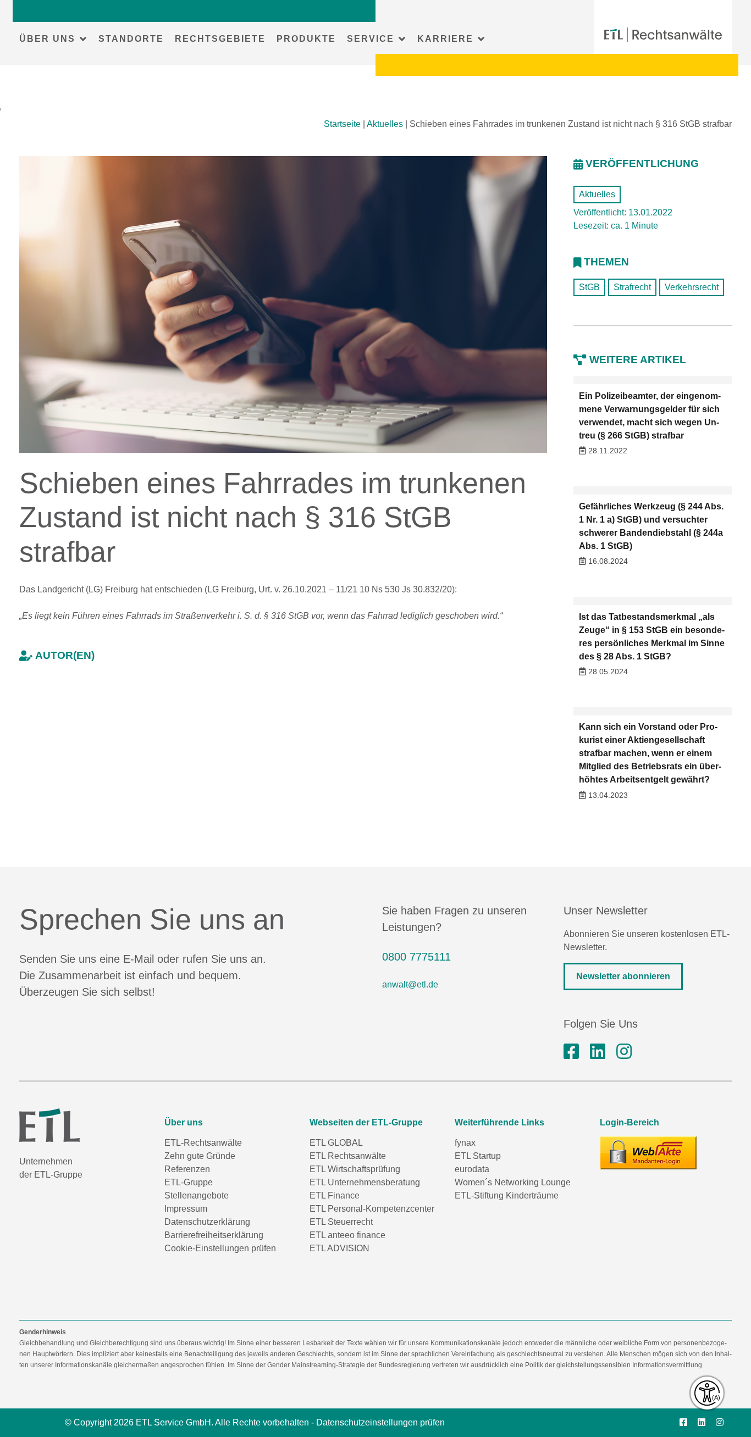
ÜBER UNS (47, 38)
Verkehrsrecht (692, 287)
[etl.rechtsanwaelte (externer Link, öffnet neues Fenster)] (571, 1052)
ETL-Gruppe (188, 1182)
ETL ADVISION (339, 1248)
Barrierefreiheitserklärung (213, 1235)
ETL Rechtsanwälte (348, 1156)
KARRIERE (445, 38)
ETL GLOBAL (336, 1142)
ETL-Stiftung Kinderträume (507, 1195)
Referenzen (187, 1169)
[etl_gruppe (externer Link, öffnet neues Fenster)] (624, 1052)
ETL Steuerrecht (341, 1222)
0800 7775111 (416, 957)
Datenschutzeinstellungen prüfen (380, 1422)
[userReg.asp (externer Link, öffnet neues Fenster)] (648, 1152)
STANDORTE (131, 38)
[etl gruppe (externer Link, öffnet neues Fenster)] (597, 1052)
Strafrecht (632, 287)
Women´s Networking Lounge (513, 1182)
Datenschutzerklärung (207, 1222)
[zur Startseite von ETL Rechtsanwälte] (663, 34)
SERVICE (370, 38)
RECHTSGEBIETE (220, 38)
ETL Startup (478, 1156)
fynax (465, 1142)
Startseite (342, 124)
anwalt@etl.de (410, 984)
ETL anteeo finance (347, 1235)
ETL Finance (335, 1195)
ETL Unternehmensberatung (365, 1182)
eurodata (472, 1169)
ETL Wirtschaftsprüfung (355, 1169)
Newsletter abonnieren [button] (623, 976)
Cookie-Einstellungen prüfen (220, 1248)
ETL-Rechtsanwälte (203, 1142)
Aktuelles (385, 124)
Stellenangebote (196, 1195)
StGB (589, 287)
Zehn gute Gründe (199, 1156)
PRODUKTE (306, 38)
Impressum (185, 1208)
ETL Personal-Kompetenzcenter (372, 1208)
